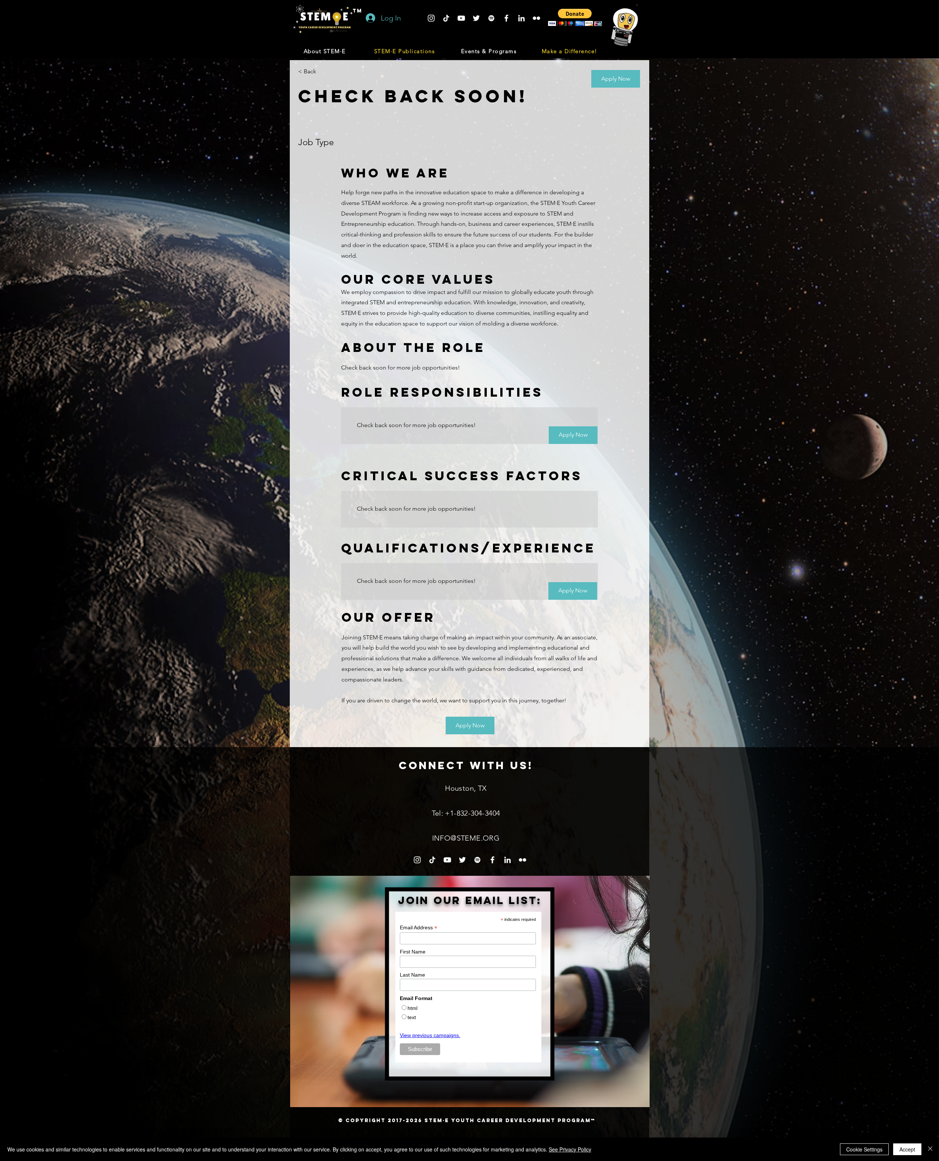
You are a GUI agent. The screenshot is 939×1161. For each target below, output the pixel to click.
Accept (907, 1149)
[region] (470, 991)
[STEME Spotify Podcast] (491, 18)
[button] (325, 51)
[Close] (930, 1149)
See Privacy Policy (570, 1149)
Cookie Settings (864, 1149)
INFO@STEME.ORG (466, 838)
